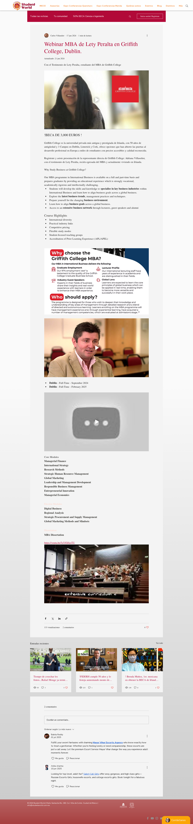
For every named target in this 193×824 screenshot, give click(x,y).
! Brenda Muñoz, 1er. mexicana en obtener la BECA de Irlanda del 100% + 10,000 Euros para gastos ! (141, 678)
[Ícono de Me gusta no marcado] (53, 758)
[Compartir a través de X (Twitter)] (52, 618)
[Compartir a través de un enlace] (66, 618)
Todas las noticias (39, 16)
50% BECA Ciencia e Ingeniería (88, 16)
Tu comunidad (60, 16)
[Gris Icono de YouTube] (152, 818)
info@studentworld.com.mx (38, 805)
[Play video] (96, 99)
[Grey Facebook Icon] (147, 818)
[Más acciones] (147, 35)
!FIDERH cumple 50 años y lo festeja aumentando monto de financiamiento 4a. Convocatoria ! (95, 678)
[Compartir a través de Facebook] (45, 618)
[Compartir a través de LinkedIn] (59, 618)
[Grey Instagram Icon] (157, 818)
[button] (130, 16)
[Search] (187, 6)
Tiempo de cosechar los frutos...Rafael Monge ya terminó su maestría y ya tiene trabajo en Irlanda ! (50, 678)
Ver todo (159, 643)
